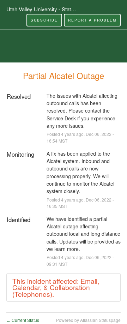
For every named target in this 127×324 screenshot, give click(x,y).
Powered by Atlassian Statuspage (88, 320)
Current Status (22, 320)
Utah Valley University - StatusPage (47, 9)
